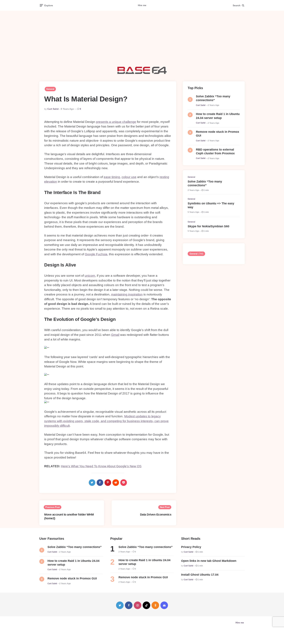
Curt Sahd (53, 109)
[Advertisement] (142, 39)
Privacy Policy (191, 547)
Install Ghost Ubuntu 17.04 (199, 574)
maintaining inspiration (127, 294)
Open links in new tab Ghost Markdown (208, 560)
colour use (129, 177)
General (50, 89)
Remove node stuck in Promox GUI (217, 133)
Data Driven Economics (155, 514)
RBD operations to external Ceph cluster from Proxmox (215, 151)
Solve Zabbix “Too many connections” (213, 98)
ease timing (112, 177)
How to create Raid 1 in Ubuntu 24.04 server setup (218, 115)
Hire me (142, 5)
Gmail (115, 334)
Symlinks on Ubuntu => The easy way (211, 205)
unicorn (90, 275)
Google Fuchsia (96, 254)
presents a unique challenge (116, 122)
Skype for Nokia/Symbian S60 (208, 226)
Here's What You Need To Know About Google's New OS (101, 466)
